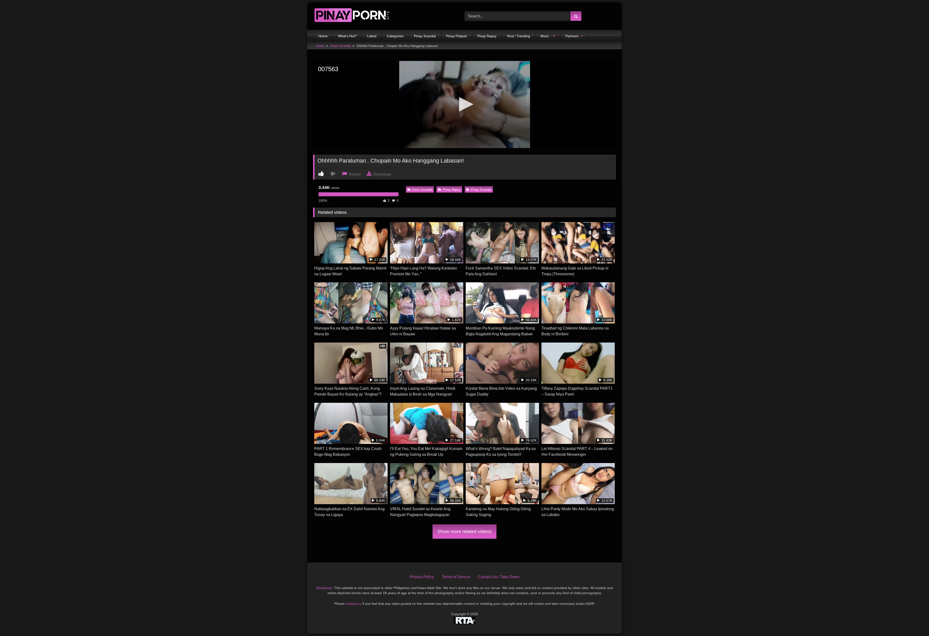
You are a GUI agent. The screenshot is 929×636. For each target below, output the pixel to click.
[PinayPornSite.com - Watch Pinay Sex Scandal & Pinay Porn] (351, 16)
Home (323, 36)
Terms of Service (456, 577)
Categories (395, 36)
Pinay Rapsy (486, 36)
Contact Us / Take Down (498, 577)
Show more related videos (464, 531)
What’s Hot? (347, 36)
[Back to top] (914, 621)
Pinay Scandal (425, 36)
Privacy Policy (422, 577)
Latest (371, 36)
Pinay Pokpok (456, 36)
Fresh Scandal (340, 46)
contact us (353, 604)
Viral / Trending (518, 36)
